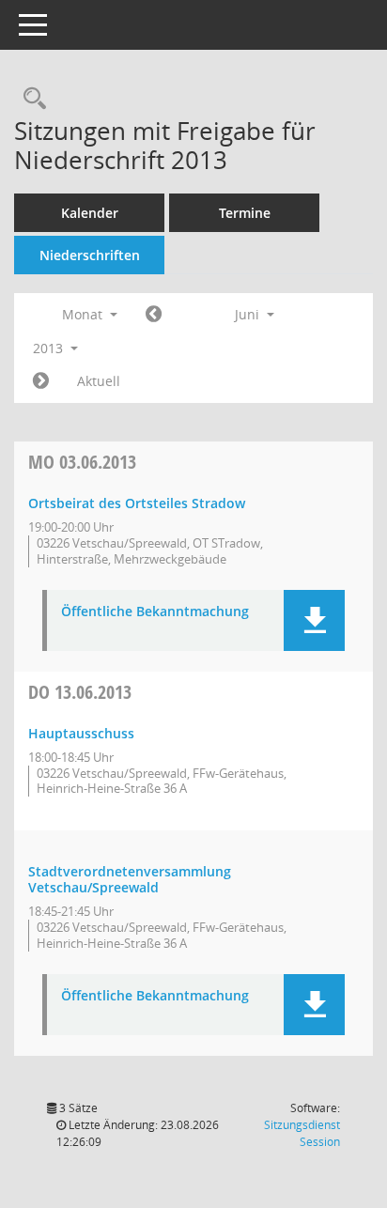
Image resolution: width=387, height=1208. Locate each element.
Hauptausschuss (81, 733)
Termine (245, 213)
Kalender (89, 213)
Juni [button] (249, 314)
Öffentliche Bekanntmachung (155, 612)
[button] (314, 620)
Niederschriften (89, 255)
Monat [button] (84, 314)
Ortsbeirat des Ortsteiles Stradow (136, 503)
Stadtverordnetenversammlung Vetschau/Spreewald (129, 879)
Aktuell (98, 381)
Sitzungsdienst (302, 1133)
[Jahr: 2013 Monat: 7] (41, 381)
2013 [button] (50, 348)
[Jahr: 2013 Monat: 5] (154, 315)
